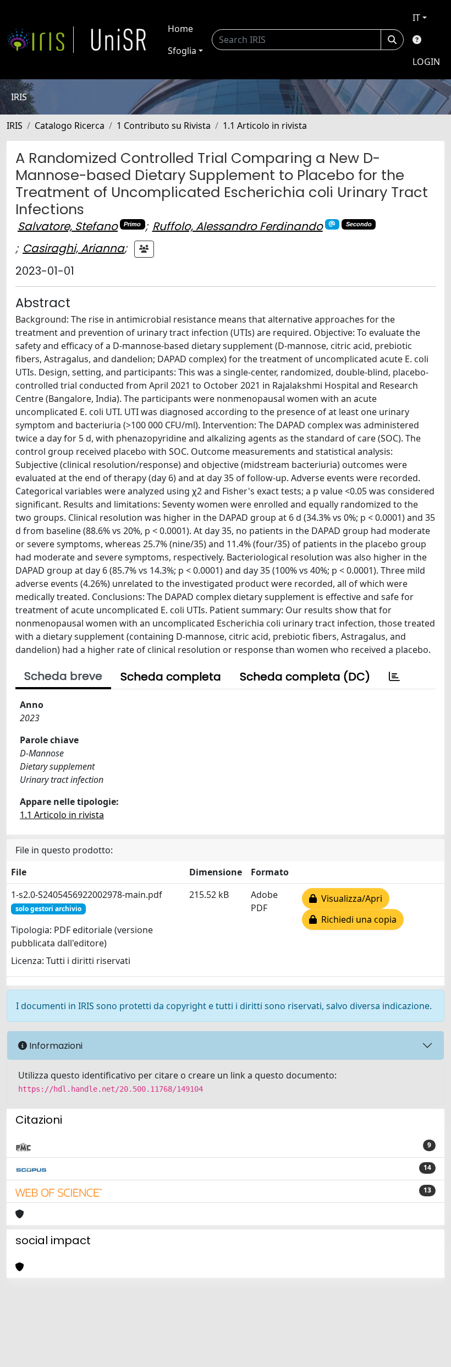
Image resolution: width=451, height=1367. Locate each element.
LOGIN (426, 62)
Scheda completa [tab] (170, 676)
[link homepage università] (118, 39)
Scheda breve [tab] (63, 676)
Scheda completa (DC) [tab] (305, 676)
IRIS (15, 125)
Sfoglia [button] (182, 51)
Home (180, 29)
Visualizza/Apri (349, 898)
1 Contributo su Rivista (164, 125)
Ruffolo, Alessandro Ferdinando (237, 226)
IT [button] (416, 18)
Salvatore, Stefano (68, 226)
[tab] (394, 676)
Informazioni (54, 1045)
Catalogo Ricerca (70, 125)
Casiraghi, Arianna (73, 248)
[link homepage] (40, 39)
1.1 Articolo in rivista (265, 125)
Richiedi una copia (357, 919)
